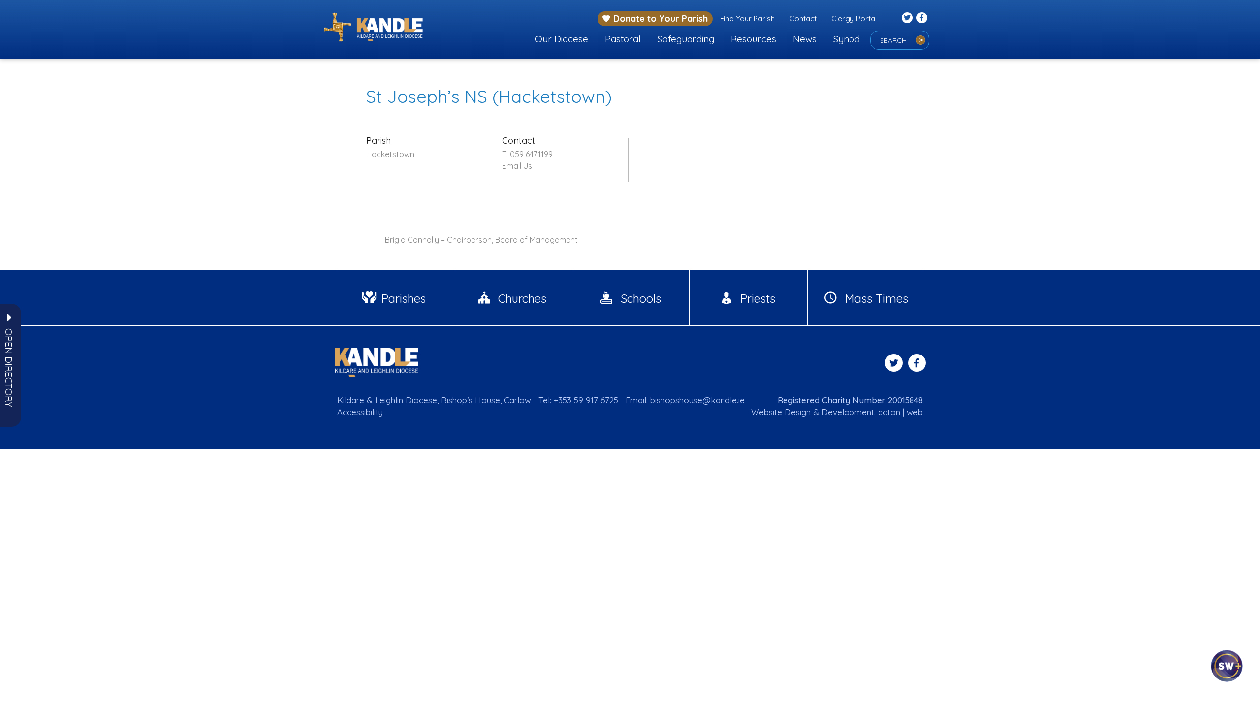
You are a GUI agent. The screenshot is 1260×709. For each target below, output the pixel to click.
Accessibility (360, 412)
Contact (803, 18)
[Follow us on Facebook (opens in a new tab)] (921, 17)
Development (847, 412)
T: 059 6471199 (527, 154)
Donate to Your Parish (660, 18)
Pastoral (623, 39)
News (805, 39)
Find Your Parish (747, 18)
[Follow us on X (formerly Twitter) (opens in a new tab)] (907, 17)
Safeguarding (686, 39)
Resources (753, 39)
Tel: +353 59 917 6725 (578, 400)
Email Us (517, 166)
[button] (9, 367)
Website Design (781, 412)
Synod (846, 39)
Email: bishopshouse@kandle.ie (685, 400)
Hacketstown (390, 154)
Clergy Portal (854, 18)
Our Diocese (561, 39)
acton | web (900, 412)
